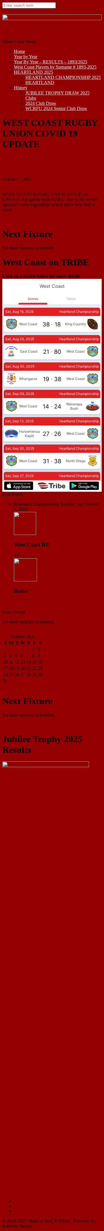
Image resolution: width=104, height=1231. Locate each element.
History (20, 87)
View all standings (19, 631)
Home (19, 51)
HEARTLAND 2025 (33, 72)
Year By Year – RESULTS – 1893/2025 (50, 61)
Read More (12, 219)
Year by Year (25, 56)
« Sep (7, 686)
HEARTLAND (39, 82)
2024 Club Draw (40, 103)
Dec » (21, 686)
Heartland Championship (56, 179)
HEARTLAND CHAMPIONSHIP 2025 (63, 77)
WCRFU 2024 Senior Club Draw (56, 108)
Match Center (26, 602)
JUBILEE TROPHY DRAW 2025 (57, 92)
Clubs (30, 98)
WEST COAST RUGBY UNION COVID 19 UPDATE (50, 163)
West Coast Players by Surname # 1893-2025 (55, 67)
